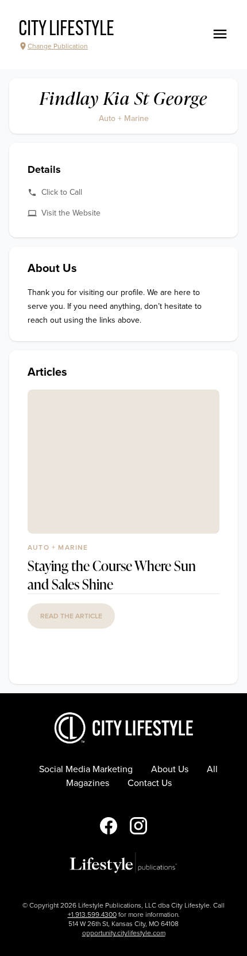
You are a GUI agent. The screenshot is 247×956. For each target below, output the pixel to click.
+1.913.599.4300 (92, 914)
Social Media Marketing (86, 769)
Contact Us (150, 783)
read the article (71, 616)
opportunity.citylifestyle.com (123, 933)
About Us (169, 769)
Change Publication (58, 46)
